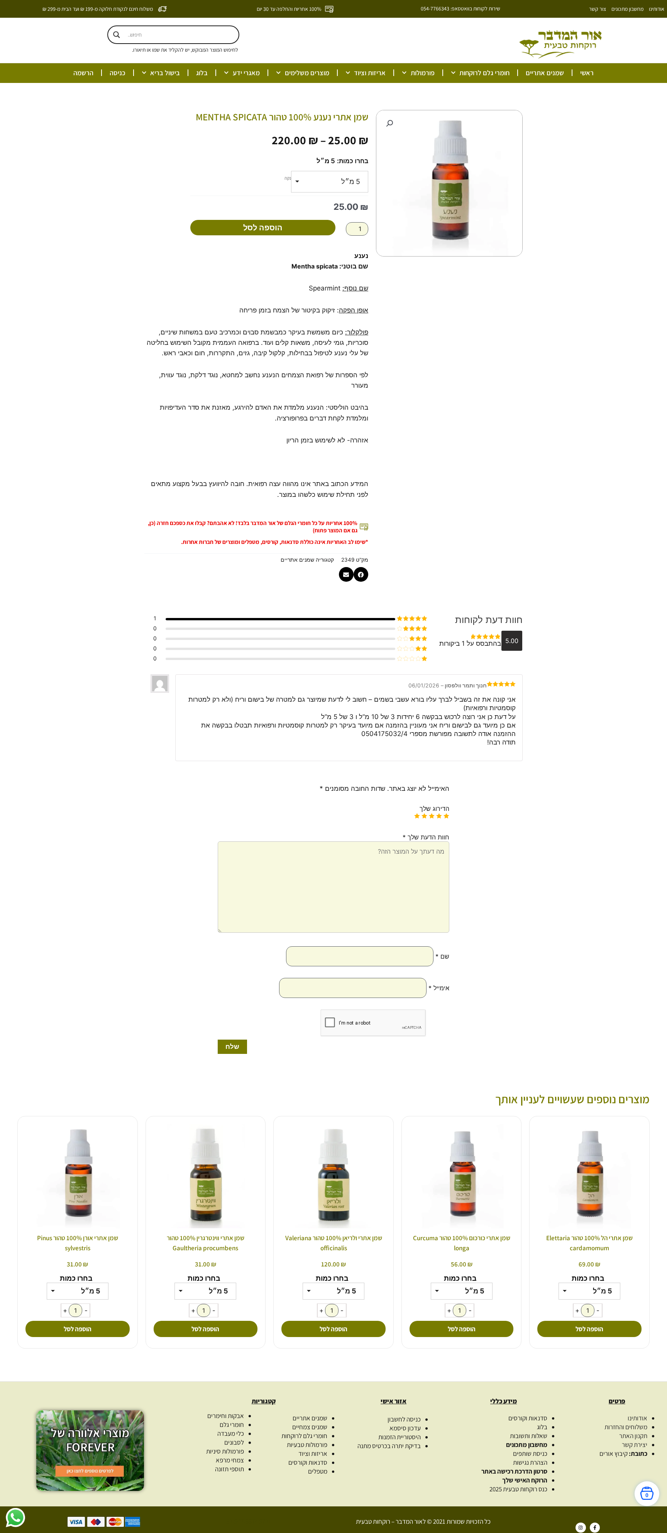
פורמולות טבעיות (307, 1444)
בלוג (202, 72)
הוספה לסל (263, 227)
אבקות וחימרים (225, 1415)
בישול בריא (165, 72)
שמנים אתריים (545, 72)
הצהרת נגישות (530, 1462)
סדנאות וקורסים (527, 1418)
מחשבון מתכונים (627, 8)
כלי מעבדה (230, 1433)
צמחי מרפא (230, 1460)
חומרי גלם (232, 1424)
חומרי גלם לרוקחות (484, 72)
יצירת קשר (634, 1444)
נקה (287, 178)
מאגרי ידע (246, 72)
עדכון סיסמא (405, 1428)
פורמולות (423, 72)
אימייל (438, 988)
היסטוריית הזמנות (399, 1437)
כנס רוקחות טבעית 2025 (518, 1489)
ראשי (587, 72)
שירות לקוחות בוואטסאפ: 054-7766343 (460, 8)
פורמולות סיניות (225, 1451)
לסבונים (234, 1442)
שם (442, 956)
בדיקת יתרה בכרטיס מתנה (389, 1446)
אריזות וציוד (370, 72)
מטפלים (317, 1471)
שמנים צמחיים (309, 1427)
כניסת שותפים (530, 1453)
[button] (389, 123)
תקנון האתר (633, 1436)
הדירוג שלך (434, 808)
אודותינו (656, 8)
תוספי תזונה (229, 1469)
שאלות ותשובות (528, 1436)
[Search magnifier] (116, 34)
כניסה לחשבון (404, 1419)
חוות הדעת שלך (426, 837)
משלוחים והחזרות (625, 1427)
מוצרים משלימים (307, 72)
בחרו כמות (353, 161)
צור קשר (597, 8)
